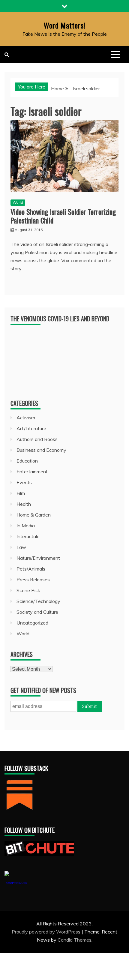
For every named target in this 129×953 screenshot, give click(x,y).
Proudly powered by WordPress (47, 932)
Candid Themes (75, 940)
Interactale (28, 536)
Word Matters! (65, 25)
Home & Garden (33, 515)
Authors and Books (37, 439)
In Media (25, 526)
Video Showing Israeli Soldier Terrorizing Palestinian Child (63, 216)
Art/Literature (31, 428)
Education (27, 461)
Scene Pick (28, 590)
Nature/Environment (38, 558)
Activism (25, 418)
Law (21, 547)
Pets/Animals (30, 569)
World (18, 202)
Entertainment (32, 472)
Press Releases (33, 580)
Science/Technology (38, 601)
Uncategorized (32, 623)
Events (24, 482)
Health (23, 504)
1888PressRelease (16, 883)
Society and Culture (37, 612)
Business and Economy (41, 450)
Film (20, 493)
